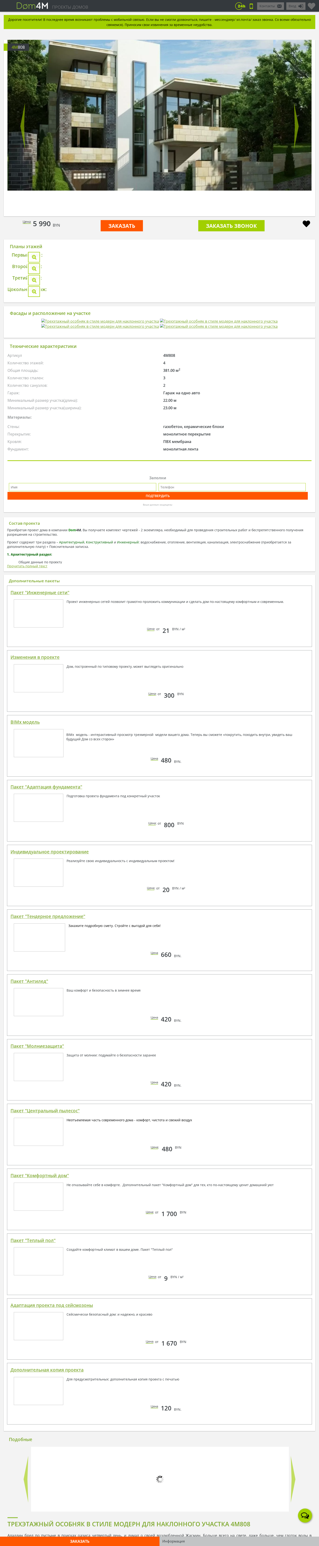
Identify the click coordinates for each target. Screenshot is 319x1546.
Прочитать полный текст (27, 918)
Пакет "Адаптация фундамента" (46, 1139)
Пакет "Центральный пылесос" (45, 1463)
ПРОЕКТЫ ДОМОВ (70, 7)
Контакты (267, 6)
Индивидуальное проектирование (50, 1204)
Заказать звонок (231, 225)
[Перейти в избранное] (311, 4)
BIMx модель (25, 1075)
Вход (292, 6)
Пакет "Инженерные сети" (40, 945)
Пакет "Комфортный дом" (40, 1528)
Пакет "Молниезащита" (37, 1399)
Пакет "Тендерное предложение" (48, 1269)
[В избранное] (306, 224)
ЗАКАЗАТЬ (121, 225)
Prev (22, 126)
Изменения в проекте (35, 1010)
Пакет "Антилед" (29, 1334)
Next (296, 126)
